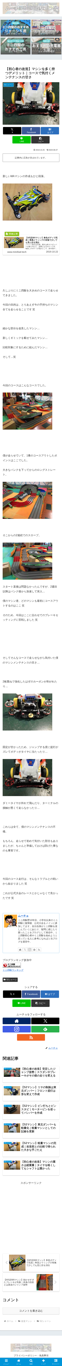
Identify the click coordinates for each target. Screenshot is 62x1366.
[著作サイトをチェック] (20, 949)
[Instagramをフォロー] (29, 949)
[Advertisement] (31, 1216)
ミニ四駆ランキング (13, 970)
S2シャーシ (11, 979)
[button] (40, 139)
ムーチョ (23, 915)
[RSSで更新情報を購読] (39, 949)
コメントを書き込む (31, 1310)
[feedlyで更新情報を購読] (34, 949)
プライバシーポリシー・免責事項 (31, 1355)
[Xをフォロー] (25, 949)
